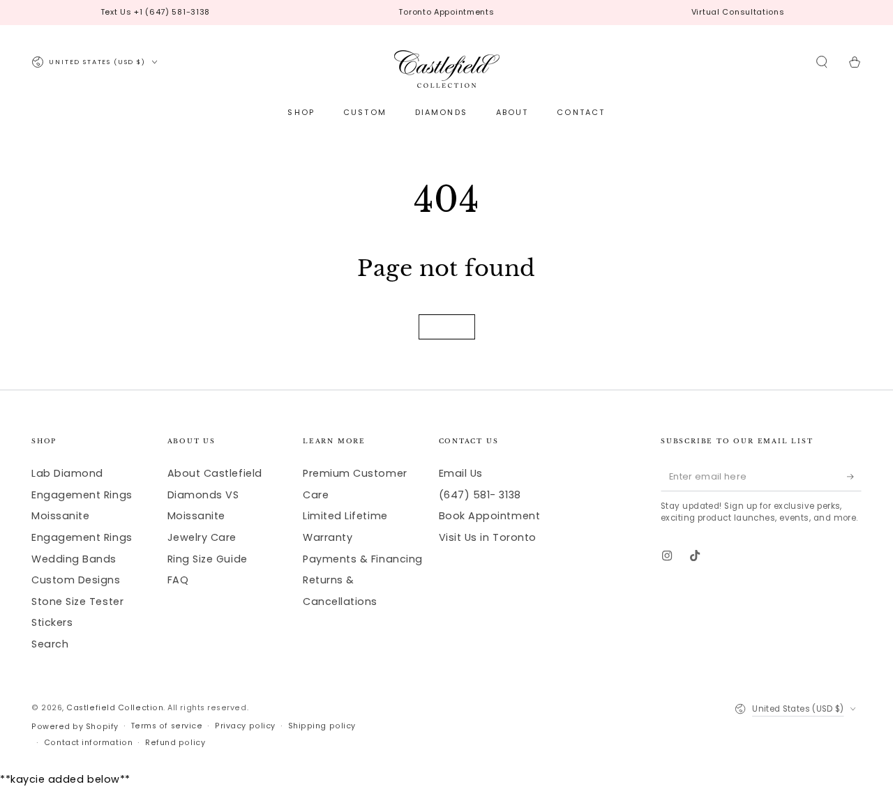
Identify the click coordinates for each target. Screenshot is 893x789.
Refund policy (175, 742)
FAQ (178, 580)
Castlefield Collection (114, 708)
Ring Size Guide (207, 559)
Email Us (461, 473)
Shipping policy (322, 726)
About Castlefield (214, 473)
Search (49, 644)
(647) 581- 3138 (480, 495)
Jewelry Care (202, 537)
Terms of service (167, 726)
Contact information (88, 742)
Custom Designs (76, 580)
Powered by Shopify (75, 726)
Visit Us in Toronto (487, 537)
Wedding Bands (74, 559)
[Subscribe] (854, 477)
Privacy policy (245, 726)
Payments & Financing (363, 559)
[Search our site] (822, 62)
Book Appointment (490, 516)
